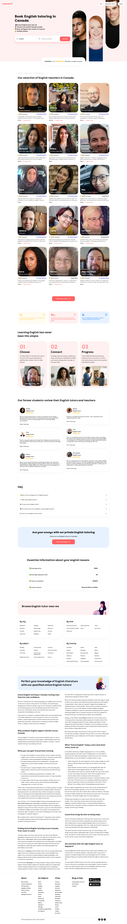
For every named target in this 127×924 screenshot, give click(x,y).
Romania (97, 655)
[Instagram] (105, 919)
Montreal (50, 628)
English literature (24, 657)
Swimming (41, 892)
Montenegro (70, 653)
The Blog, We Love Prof (78, 882)
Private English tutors (39, 73)
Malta (96, 650)
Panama (83, 655)
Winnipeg (36, 634)
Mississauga (37, 628)
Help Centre (75, 884)
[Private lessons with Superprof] (7, 4)
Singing (40, 886)
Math (39, 882)
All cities (57, 913)
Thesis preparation (39, 657)
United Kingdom (85, 661)
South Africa (98, 658)
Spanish (40, 890)
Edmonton (50, 625)
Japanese (40, 904)
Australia (69, 647)
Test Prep (22, 653)
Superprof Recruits (26, 894)
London (57, 911)
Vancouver (22, 634)
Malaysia (83, 650)
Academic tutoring (28, 73)
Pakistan (69, 655)
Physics (40, 902)
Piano (39, 896)
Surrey (57, 904)
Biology (40, 907)
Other (96, 625)
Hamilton (22, 628)
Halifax (57, 909)
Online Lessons (25, 890)
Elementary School (72, 625)
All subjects (41, 911)
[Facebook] (99, 919)
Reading (22, 647)
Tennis (40, 888)
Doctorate (97, 628)
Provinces (23, 892)
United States (98, 661)
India (96, 647)
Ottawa (22, 631)
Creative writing (52, 650)
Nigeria (96, 653)
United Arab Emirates (72, 661)
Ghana (82, 647)
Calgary (36, 625)
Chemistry (41, 898)
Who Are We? (24, 882)
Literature (50, 653)
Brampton (22, 625)
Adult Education (85, 625)
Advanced (69, 631)
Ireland (68, 650)
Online (49, 634)
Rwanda (69, 658)
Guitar (40, 894)
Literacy (50, 647)
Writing (36, 650)
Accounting (41, 900)
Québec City (37, 631)
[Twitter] (102, 919)
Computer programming (44, 909)
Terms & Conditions (26, 884)
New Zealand (84, 653)
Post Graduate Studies (73, 628)
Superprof (20, 73)
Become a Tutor (110, 4)
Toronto (50, 631)
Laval (56, 907)
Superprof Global (26, 888)
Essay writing (37, 647)
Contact (74, 886)
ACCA (82, 628)
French (40, 884)
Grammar (22, 650)
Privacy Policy (25, 886)
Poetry (49, 657)
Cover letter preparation (37, 653)
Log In (121, 4)
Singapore (83, 658)
